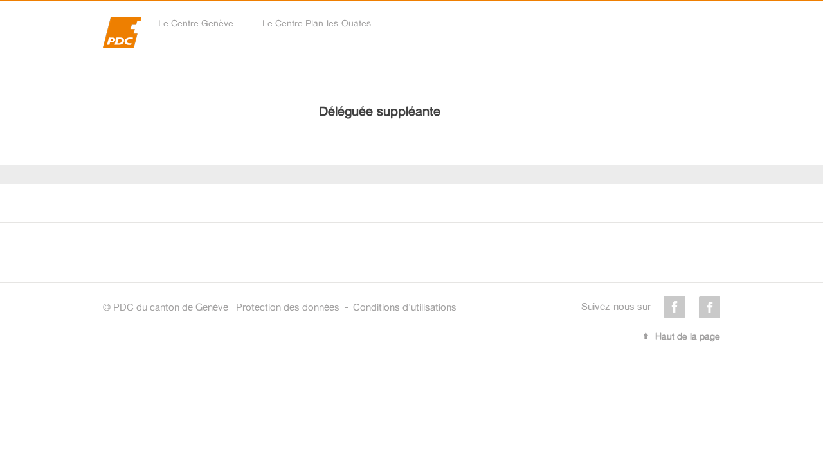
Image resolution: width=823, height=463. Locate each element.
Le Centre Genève (195, 22)
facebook (674, 307)
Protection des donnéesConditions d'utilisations (346, 307)
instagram (709, 307)
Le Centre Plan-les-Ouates (316, 22)
